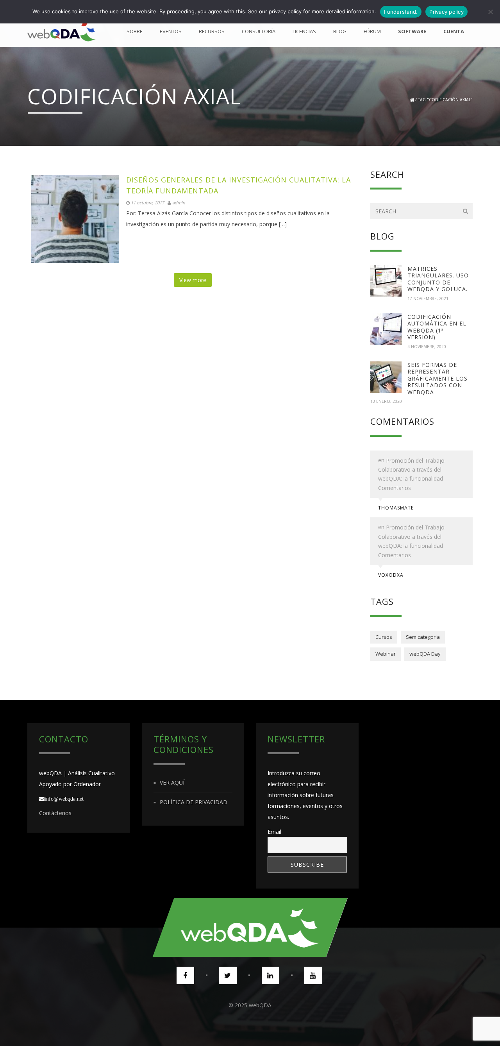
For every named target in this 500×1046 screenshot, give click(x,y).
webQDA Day (425, 653)
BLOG (339, 31)
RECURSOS (212, 31)
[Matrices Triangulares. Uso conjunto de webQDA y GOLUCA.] (386, 281)
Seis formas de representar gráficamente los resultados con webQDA (437, 378)
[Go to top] (250, 927)
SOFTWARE (412, 31)
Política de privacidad (193, 802)
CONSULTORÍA (258, 31)
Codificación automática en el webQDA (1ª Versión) (436, 327)
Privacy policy (446, 12)
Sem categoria (423, 636)
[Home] (61, 31)
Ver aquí (172, 782)
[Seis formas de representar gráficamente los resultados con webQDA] (386, 377)
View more (192, 280)
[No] (490, 12)
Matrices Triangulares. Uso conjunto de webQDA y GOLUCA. (438, 279)
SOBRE (135, 31)
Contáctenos (55, 813)
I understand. (401, 12)
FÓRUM (372, 31)
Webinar (385, 653)
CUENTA (453, 31)
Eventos (171, 31)
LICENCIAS (304, 31)
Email (274, 831)
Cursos (383, 636)
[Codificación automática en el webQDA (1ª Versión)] (386, 329)
